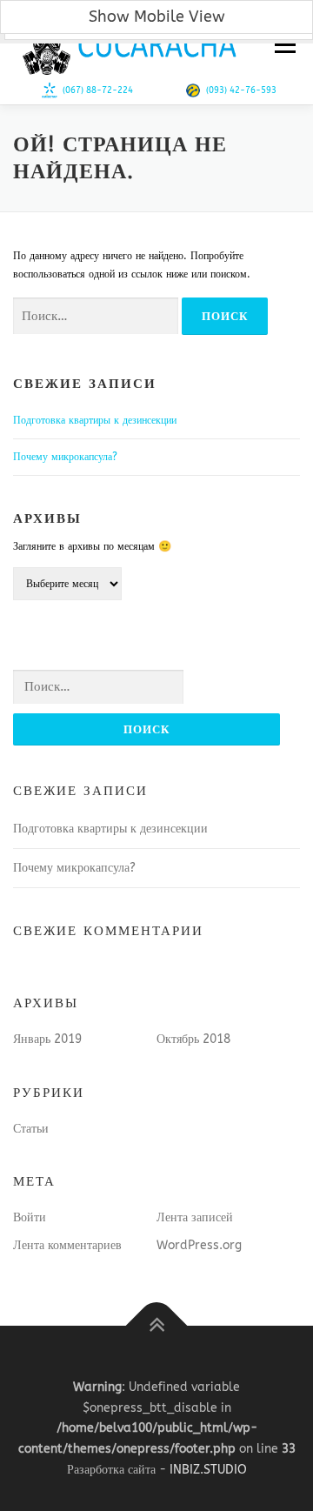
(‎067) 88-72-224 (98, 90)
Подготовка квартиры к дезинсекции (94, 420)
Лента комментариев (67, 1245)
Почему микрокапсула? (65, 457)
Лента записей (194, 1217)
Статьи (31, 1128)
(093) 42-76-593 (241, 90)
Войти (29, 1217)
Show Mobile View (157, 16)
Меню (283, 45)
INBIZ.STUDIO (208, 1469)
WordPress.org (199, 1245)
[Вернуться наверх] (157, 1326)
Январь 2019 (47, 1039)
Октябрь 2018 (193, 1039)
